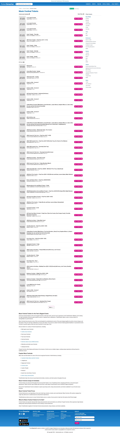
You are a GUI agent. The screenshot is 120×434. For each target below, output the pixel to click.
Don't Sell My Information (66, 415)
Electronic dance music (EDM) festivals (29, 341)
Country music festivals (26, 331)
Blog (47, 419)
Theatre (99, 4)
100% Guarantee (36, 415)
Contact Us (35, 413)
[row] (51, 18)
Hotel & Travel (106, 4)
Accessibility (63, 417)
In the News (49, 418)
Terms (62, 413)
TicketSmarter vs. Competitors (53, 415)
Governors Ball (24, 365)
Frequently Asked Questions (38, 414)
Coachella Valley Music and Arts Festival (30, 358)
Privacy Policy (63, 414)
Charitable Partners (50, 414)
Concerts (88, 4)
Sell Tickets (115, 4)
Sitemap (62, 418)
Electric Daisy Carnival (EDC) (27, 375)
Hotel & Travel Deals (51, 417)
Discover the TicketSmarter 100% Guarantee (60, 1)
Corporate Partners (50, 413)
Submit (77, 423)
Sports (94, 4)
